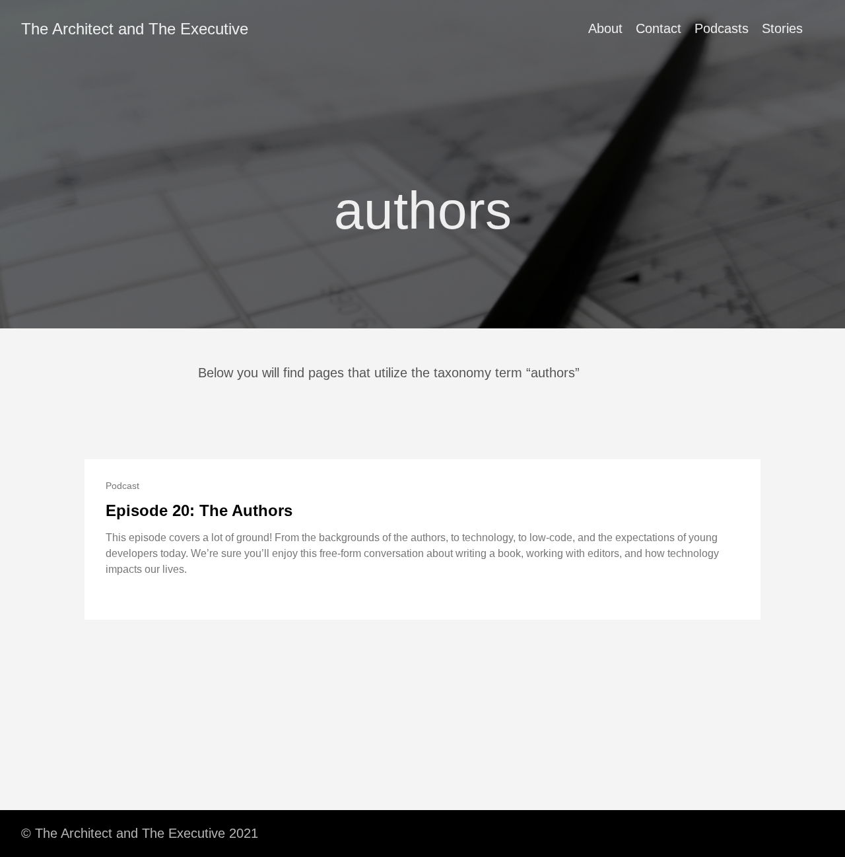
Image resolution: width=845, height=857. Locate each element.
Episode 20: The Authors (199, 510)
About (605, 28)
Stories (782, 28)
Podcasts (721, 28)
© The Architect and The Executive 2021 (139, 833)
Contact (658, 28)
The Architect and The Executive (134, 29)
